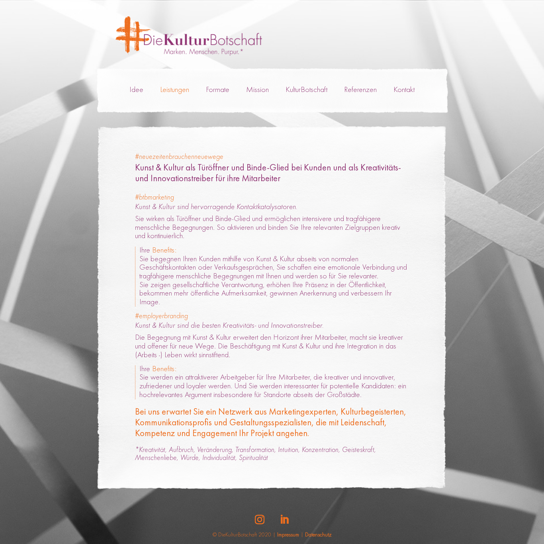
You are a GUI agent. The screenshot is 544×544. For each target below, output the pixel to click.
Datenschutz (318, 535)
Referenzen (360, 90)
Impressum (288, 535)
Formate (217, 90)
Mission (257, 90)
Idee (136, 90)
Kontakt (404, 90)
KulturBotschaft (306, 90)
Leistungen (174, 90)
